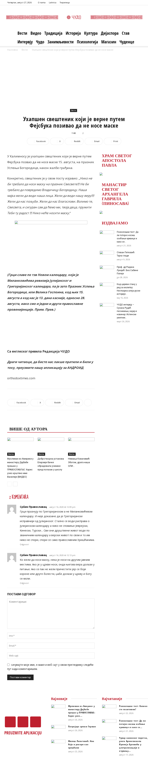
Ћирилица (65, 2)
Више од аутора (28, 428)
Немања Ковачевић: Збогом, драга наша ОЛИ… (79, 462)
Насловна (12, 49)
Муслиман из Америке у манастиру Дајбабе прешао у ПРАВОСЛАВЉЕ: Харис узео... (81, 711)
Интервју (25, 42)
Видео (36, 33)
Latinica (52, 2)
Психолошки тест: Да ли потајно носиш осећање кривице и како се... (132, 724)
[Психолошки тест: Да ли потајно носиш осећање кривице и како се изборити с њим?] (107, 235)
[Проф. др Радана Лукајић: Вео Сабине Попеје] (107, 270)
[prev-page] (9, 484)
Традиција (53, 33)
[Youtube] (138, 2)
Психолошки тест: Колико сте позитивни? (133, 708)
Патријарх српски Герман (82, 726)
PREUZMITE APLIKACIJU (23, 732)
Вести (22, 33)
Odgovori (24, 544)
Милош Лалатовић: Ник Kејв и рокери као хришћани (81, 744)
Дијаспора (110, 33)
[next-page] (15, 484)
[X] (132, 2)
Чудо (40, 42)
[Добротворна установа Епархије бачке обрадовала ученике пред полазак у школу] (51, 446)
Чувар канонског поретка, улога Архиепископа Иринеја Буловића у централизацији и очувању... (133, 744)
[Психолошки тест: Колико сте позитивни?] (109, 710)
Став (125, 33)
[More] (88, 402)
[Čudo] (74, 17)
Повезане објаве (29, 421)
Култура (91, 33)
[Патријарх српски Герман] (58, 730)
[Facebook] (126, 2)
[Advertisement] (74, 79)
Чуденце (126, 42)
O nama (41, 2)
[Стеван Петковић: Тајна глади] (107, 256)
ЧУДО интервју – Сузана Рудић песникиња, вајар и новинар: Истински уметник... (127, 311)
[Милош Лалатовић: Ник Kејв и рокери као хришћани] (58, 745)
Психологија (87, 42)
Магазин (108, 42)
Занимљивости (60, 42)
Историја (73, 33)
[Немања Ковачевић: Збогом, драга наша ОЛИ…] (81, 446)
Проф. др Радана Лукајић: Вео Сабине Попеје (127, 270)
